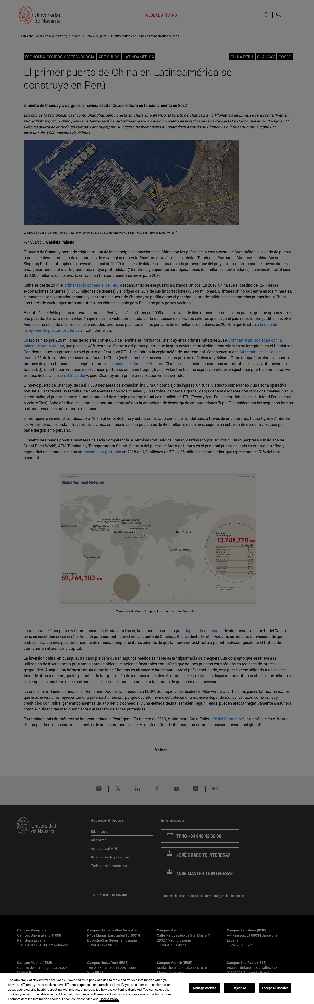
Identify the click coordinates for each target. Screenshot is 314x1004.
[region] (157, 988)
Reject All (239, 988)
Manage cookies (204, 988)
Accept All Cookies (275, 988)
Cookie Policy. (109, 999)
